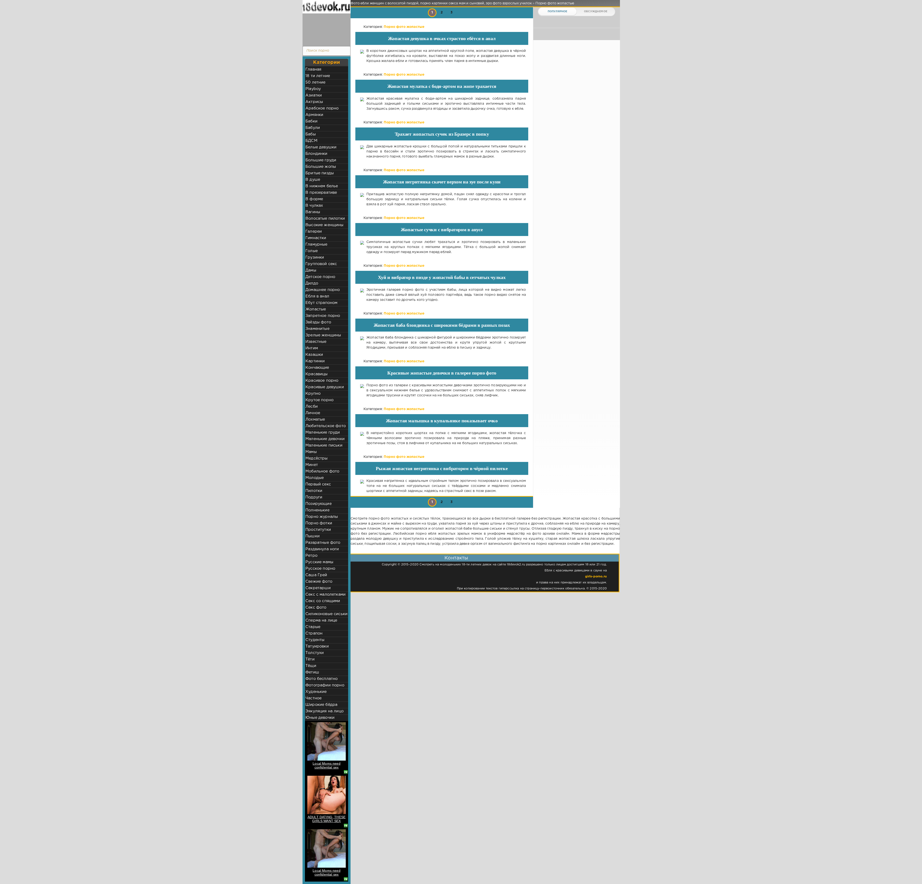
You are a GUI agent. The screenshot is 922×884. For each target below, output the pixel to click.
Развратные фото (322, 543)
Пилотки (313, 491)
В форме (314, 199)
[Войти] (325, 28)
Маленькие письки (323, 445)
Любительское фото (325, 426)
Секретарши (318, 588)
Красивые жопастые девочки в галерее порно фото (441, 372)
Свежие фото (318, 581)
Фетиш (312, 672)
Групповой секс (321, 264)
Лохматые (315, 419)
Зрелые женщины (323, 335)
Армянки (314, 115)
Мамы (311, 452)
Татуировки (317, 646)
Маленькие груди (322, 432)
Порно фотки (318, 523)
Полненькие (317, 510)
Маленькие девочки (325, 439)
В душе (312, 180)
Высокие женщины (324, 225)
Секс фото (316, 607)
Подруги (313, 497)
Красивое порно (321, 380)
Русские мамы (319, 562)
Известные (316, 342)
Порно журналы (321, 517)
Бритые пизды (319, 173)
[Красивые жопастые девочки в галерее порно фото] (362, 390)
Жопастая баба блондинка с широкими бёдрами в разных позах (442, 325)
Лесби (311, 406)
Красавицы (316, 374)
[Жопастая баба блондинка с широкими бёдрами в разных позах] (362, 342)
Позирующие (318, 504)
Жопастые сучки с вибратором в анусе (442, 229)
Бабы (310, 134)
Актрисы (314, 102)
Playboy (313, 89)
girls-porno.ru (596, 576)
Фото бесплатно (321, 679)
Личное (312, 413)
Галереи (313, 231)
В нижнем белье (321, 186)
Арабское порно (322, 108)
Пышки (312, 536)
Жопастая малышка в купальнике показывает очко (442, 420)
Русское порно (320, 568)
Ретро (311, 555)
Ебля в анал (317, 296)
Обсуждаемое (595, 11)
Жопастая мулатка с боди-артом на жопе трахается (441, 86)
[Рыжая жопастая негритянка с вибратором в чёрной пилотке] (362, 486)
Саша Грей (316, 575)
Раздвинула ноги (322, 549)
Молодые (314, 478)
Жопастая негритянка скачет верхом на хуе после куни (442, 181)
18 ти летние (317, 76)
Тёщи (310, 666)
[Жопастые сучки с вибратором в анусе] (362, 247)
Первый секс (318, 484)
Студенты (314, 640)
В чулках (314, 205)
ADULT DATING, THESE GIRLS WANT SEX (327, 819)
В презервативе (321, 192)
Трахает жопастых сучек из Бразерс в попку (442, 134)
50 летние (315, 82)
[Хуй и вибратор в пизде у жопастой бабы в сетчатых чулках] (362, 295)
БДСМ (311, 141)
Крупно (313, 393)
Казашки (314, 355)
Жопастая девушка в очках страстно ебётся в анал (441, 38)
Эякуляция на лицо (324, 711)
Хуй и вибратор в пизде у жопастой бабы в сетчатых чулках (442, 277)
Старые (312, 627)
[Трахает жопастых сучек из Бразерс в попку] (362, 151)
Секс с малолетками (325, 594)
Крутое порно (319, 400)
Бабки (311, 121)
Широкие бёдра (321, 705)
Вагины (312, 212)
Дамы (310, 270)
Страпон (313, 633)
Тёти (310, 659)
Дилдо (311, 283)
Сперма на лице (321, 620)
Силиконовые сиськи (326, 614)
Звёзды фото (318, 322)
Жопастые (315, 309)
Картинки (315, 361)
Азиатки (313, 95)
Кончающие (317, 367)
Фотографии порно (324, 685)
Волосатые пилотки (325, 218)
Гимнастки (315, 238)
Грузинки (314, 257)
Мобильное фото (322, 471)
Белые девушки (320, 147)
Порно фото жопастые (404, 26)
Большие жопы (320, 167)
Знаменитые (317, 329)
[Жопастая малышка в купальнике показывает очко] (362, 438)
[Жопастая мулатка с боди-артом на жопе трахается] (362, 103)
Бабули (312, 128)
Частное (313, 698)
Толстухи (314, 653)
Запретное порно (322, 316)
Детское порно (320, 277)
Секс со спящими (322, 601)
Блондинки (316, 154)
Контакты (456, 558)
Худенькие (316, 692)
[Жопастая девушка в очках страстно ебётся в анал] (362, 56)
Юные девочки (319, 718)
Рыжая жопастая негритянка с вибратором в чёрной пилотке (442, 468)
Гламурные (316, 244)
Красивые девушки (324, 387)
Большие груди (320, 160)
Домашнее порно (322, 290)
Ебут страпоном (321, 303)
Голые (311, 251)
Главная (313, 69)
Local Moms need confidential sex (326, 765)
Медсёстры (316, 458)
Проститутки (318, 530)
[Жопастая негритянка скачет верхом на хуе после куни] (362, 199)
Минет (311, 465)
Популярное (557, 11)
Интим (311, 348)
